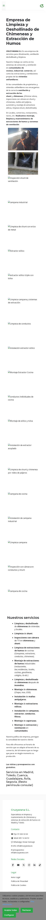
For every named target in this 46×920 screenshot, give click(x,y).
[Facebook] (13, 865)
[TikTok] (40, 865)
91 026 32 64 (22, 834)
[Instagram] (29, 865)
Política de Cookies (18, 885)
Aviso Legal (15, 877)
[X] (23, 865)
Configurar (9, 915)
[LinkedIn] (34, 865)
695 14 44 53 (24, 838)
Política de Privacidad (19, 881)
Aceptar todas (10, 910)
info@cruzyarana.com (19, 852)
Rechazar (26, 910)
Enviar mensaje (29, 842)
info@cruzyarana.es (25, 846)
